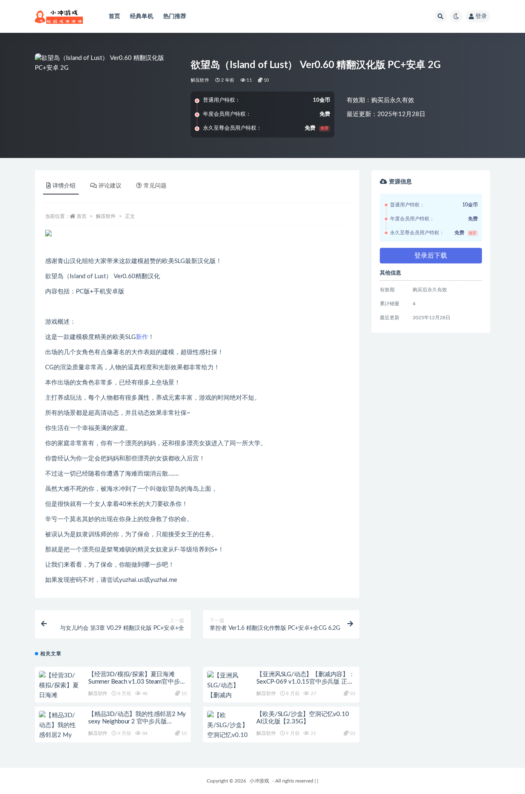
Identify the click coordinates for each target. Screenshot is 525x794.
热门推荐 (175, 16)
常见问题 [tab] (155, 186)
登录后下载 (430, 255)
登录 (481, 16)
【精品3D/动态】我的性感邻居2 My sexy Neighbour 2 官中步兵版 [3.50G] (137, 721)
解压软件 (200, 80)
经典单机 (141, 16)
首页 (114, 16)
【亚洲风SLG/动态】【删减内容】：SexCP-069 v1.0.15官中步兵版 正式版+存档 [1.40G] (305, 681)
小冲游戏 (259, 780)
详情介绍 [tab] (63, 186)
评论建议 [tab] (109, 186)
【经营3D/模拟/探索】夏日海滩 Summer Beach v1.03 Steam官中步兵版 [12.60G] (137, 681)
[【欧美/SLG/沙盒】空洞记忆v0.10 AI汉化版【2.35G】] (227, 735)
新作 (142, 337)
